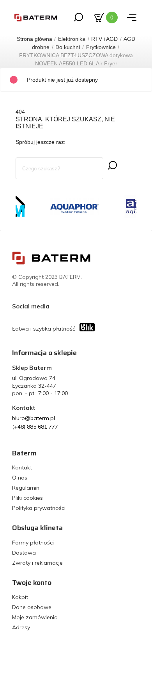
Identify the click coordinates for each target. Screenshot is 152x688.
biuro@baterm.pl (33, 418)
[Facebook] (57, 306)
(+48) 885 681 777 (35, 426)
